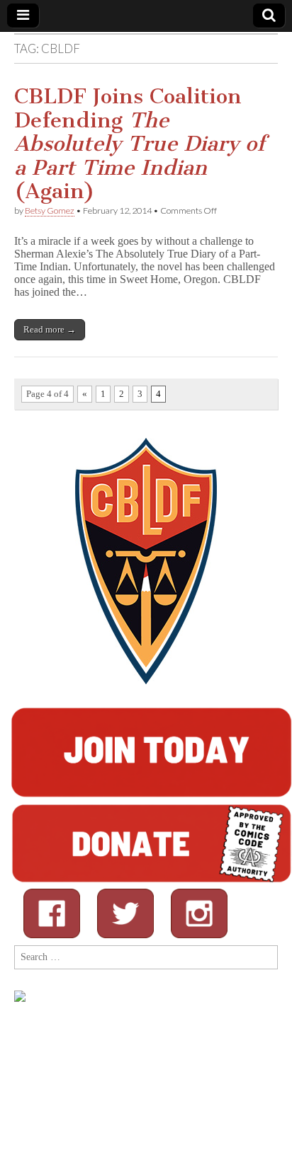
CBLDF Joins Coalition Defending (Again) (139, 143)
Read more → (49, 329)
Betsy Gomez (49, 210)
